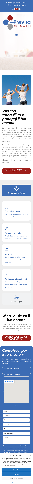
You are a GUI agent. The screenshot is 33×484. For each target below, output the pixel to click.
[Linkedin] (19, 9)
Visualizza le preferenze (16, 478)
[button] (30, 455)
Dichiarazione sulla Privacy (19, 482)
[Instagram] (16, 9)
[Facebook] (13, 9)
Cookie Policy (10, 482)
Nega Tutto (16, 474)
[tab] (16, 190)
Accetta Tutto (16, 470)
